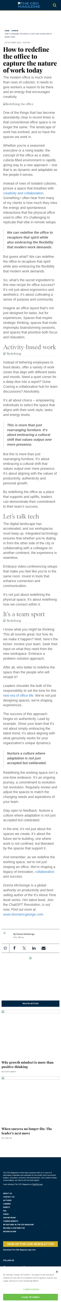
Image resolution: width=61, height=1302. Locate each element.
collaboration (44, 872)
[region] (28, 21)
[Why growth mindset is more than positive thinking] (30, 1033)
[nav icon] (4, 5)
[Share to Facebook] (14, 948)
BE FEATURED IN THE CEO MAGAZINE (18, 1225)
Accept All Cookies (30, 1297)
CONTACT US (8, 1197)
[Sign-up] (43, 948)
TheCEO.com (37, 1184)
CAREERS (7, 1204)
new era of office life (18, 695)
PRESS (6, 1214)
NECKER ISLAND (9, 1232)
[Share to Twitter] (24, 948)
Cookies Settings (31, 1289)
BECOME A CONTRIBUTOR (14, 1228)
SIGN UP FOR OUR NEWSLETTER (30, 1244)
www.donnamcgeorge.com (23, 914)
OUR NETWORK (9, 1218)
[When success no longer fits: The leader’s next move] (30, 1099)
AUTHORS (7, 1200)
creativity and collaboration (23, 193)
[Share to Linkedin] (34, 948)
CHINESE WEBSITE (10, 1221)
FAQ (4, 1211)
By (9, 1071)
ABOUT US (7, 1193)
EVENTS (6, 1207)
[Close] (57, 1271)
